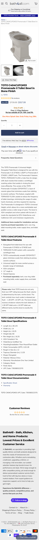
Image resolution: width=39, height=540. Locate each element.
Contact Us (13, 507)
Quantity (4, 120)
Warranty (6, 385)
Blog (20, 513)
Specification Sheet (10, 383)
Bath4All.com (16, 522)
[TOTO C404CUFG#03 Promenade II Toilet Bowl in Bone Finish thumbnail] (18, 70)
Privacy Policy (29, 510)
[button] (6, 98)
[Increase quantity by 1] (20, 125)
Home (3, 20)
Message (12, 146)
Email (4, 146)
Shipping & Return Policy (12, 510)
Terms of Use (10, 513)
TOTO (5, 95)
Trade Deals (29, 513)
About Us (24, 507)
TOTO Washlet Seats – (19, 15)
